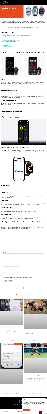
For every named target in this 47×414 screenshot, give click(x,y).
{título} (32, 412)
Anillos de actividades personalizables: (9, 39)
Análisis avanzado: (5, 45)
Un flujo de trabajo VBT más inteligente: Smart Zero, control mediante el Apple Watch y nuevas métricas (11, 328)
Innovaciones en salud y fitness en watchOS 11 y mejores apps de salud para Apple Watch (16, 35)
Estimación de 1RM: (6, 44)
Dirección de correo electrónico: (8, 267)
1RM (21, 196)
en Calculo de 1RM (17, 194)
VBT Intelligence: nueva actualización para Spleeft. (11, 386)
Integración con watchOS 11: (7, 47)
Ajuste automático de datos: (7, 46)
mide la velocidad (8, 203)
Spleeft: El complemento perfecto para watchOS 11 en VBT (11, 41)
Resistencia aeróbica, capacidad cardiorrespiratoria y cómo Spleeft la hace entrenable (35, 376)
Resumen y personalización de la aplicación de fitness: (11, 40)
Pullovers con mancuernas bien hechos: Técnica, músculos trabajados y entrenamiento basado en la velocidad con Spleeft (35, 332)
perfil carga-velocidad (27, 194)
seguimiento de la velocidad (19, 23)
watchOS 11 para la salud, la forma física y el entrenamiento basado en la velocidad (15, 49)
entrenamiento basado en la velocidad (13, 152)
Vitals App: (4, 36)
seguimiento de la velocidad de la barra (30, 187)
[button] (45, 400)
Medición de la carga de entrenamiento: (9, 37)
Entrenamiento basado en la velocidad (24, 87)
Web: (4, 272)
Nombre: (4, 263)
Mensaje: (4, 252)
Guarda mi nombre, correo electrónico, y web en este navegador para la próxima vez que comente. (18, 277)
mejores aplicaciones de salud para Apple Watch (13, 151)
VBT (24, 23)
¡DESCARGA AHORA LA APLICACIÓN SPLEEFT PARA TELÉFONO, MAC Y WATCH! (23, 27)
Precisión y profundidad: (6, 42)
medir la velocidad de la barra (35, 151)
